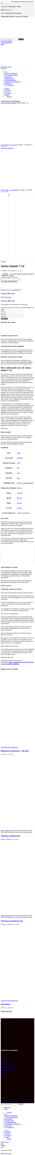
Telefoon (3, 316)
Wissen (12, 275)
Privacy (29, 1100)
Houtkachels (14, 103)
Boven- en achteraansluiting (25, 483)
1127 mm (19, 493)
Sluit (2, 1144)
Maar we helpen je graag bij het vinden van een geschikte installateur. (17, 663)
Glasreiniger (5, 1004)
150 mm (19, 488)
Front (18, 478)
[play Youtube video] (17, 555)
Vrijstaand (20, 458)
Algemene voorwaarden (21, 1100)
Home (3, 103)
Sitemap (3, 1102)
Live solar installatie (7, 1064)
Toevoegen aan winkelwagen (9, 281)
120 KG (19, 508)
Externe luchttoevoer (5, 274)
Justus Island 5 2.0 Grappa (9, 145)
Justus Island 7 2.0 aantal (10, 277)
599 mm (19, 498)
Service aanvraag (6, 1070)
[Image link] (7, 1085)
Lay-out (3, 313)
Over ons (3, 1057)
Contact (3, 1073)
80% (18, 468)
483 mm (19, 503)
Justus (18, 453)
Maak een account (6, 1153)
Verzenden (4, 318)
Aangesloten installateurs (8, 1067)
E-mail (3, 314)
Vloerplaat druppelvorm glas (12, 921)
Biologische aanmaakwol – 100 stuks (15, 751)
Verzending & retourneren (7, 1100)
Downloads (4, 1060)
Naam (3, 311)
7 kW (18, 463)
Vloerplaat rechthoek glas (10, 836)
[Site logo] (10, 37)
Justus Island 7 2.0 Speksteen (9, 190)
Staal (18, 473)
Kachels (7, 103)
